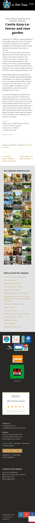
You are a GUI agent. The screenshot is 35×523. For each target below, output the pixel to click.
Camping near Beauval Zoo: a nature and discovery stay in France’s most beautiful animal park (17, 298)
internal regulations (8, 457)
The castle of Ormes (10, 310)
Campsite (11, 4)
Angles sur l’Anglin (9, 307)
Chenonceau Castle (10, 280)
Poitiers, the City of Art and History (15, 277)
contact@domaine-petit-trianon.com (14, 428)
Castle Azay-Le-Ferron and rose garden (16, 314)
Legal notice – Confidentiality (11, 455)
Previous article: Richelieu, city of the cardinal (9, 159)
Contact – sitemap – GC (12, 451)
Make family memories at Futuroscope (16, 293)
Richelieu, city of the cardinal (13, 317)
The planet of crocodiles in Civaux (14, 304)
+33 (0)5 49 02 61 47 (9, 425)
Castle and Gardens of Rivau (13, 287)
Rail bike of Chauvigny (11, 320)
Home (2, 4)
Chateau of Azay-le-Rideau (12, 283)
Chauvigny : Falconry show (12, 327)
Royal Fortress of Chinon (12, 290)
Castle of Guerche (9, 323)
